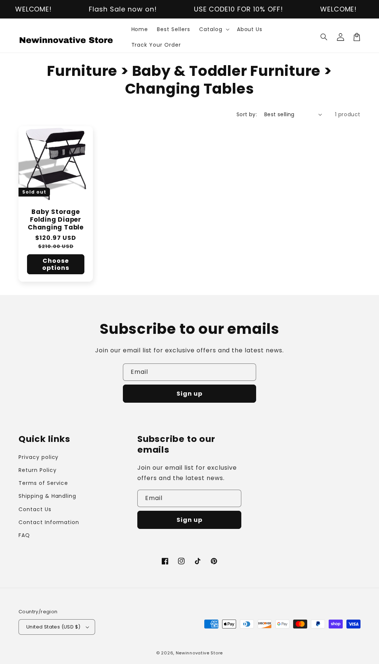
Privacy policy (38, 457)
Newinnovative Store (199, 653)
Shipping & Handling (47, 496)
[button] (324, 37)
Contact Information (49, 522)
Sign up (189, 393)
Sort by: (247, 114)
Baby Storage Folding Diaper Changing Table (56, 219)
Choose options (55, 264)
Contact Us (35, 509)
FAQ (24, 535)
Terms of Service (43, 483)
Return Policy (37, 470)
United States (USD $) (53, 626)
